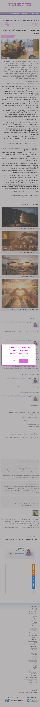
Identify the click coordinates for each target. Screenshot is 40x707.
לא (14, 361)
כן (23, 361)
